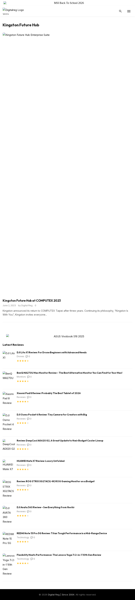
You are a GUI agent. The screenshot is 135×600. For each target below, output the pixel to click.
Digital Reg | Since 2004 (61, 594)
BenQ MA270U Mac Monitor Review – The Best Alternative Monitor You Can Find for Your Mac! (69, 372)
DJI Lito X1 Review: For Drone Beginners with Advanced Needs (52, 352)
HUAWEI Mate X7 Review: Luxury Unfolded (41, 461)
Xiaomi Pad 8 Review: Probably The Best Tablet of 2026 (49, 393)
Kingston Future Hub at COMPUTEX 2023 (32, 300)
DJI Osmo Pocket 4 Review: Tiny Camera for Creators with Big (52, 414)
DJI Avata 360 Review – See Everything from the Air (46, 507)
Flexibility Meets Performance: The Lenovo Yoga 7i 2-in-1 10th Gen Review (59, 554)
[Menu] (128, 11)
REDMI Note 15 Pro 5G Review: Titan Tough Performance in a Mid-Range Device (62, 533)
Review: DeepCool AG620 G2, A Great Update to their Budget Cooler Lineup (60, 440)
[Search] (120, 11)
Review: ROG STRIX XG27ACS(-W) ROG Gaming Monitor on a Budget (56, 481)
